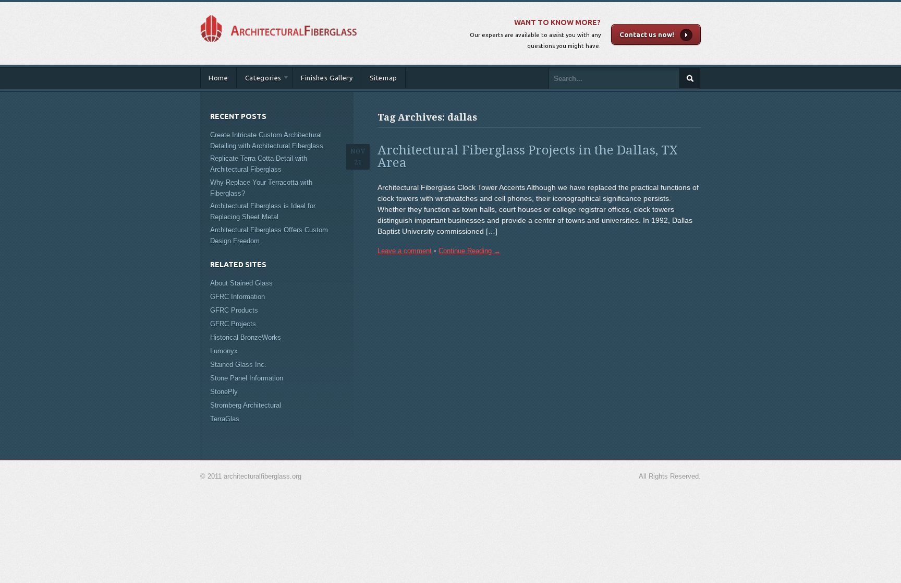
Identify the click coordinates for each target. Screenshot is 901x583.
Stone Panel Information (246, 378)
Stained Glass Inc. (238, 364)
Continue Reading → (470, 251)
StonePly (224, 392)
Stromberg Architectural (245, 405)
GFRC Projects (233, 324)
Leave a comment (405, 251)
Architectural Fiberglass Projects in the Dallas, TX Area (528, 156)
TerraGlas (224, 419)
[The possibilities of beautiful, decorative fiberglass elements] (278, 13)
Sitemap (384, 77)
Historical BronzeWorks (245, 337)
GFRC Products (234, 310)
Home (218, 77)
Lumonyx (224, 351)
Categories (259, 79)
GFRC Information (237, 297)
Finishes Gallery (326, 77)
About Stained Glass (241, 283)
